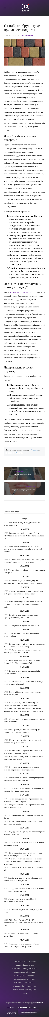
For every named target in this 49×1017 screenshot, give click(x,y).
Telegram (19, 453)
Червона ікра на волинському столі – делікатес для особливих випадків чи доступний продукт (23, 549)
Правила (10, 1008)
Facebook (34, 450)
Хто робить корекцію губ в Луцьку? (23, 490)
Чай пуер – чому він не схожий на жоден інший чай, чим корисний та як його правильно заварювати (23, 861)
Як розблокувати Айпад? (22, 475)
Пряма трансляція (29, 1012)
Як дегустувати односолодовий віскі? (24, 625)
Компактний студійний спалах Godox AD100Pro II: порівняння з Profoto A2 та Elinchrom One (24, 535)
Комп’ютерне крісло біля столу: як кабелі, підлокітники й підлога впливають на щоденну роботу (23, 604)
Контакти (11, 1013)
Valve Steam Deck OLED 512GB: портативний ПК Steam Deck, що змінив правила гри (23, 922)
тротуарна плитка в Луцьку (21, 292)
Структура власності (27, 1008)
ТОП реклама (27, 35)
